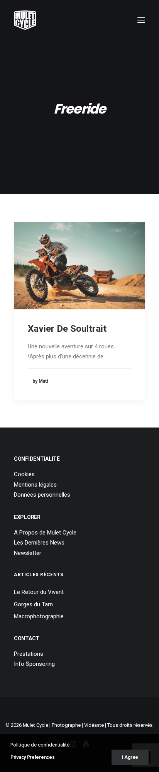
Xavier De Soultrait (67, 328)
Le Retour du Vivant (39, 592)
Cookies (24, 474)
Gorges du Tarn (33, 604)
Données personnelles (42, 494)
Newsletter (27, 553)
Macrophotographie (39, 616)
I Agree (130, 757)
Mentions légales (35, 484)
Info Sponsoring (34, 663)
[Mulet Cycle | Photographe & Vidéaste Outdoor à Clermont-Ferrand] (25, 20)
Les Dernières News (39, 542)
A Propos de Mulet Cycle (45, 532)
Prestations (28, 653)
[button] (141, 20)
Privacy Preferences (32, 757)
